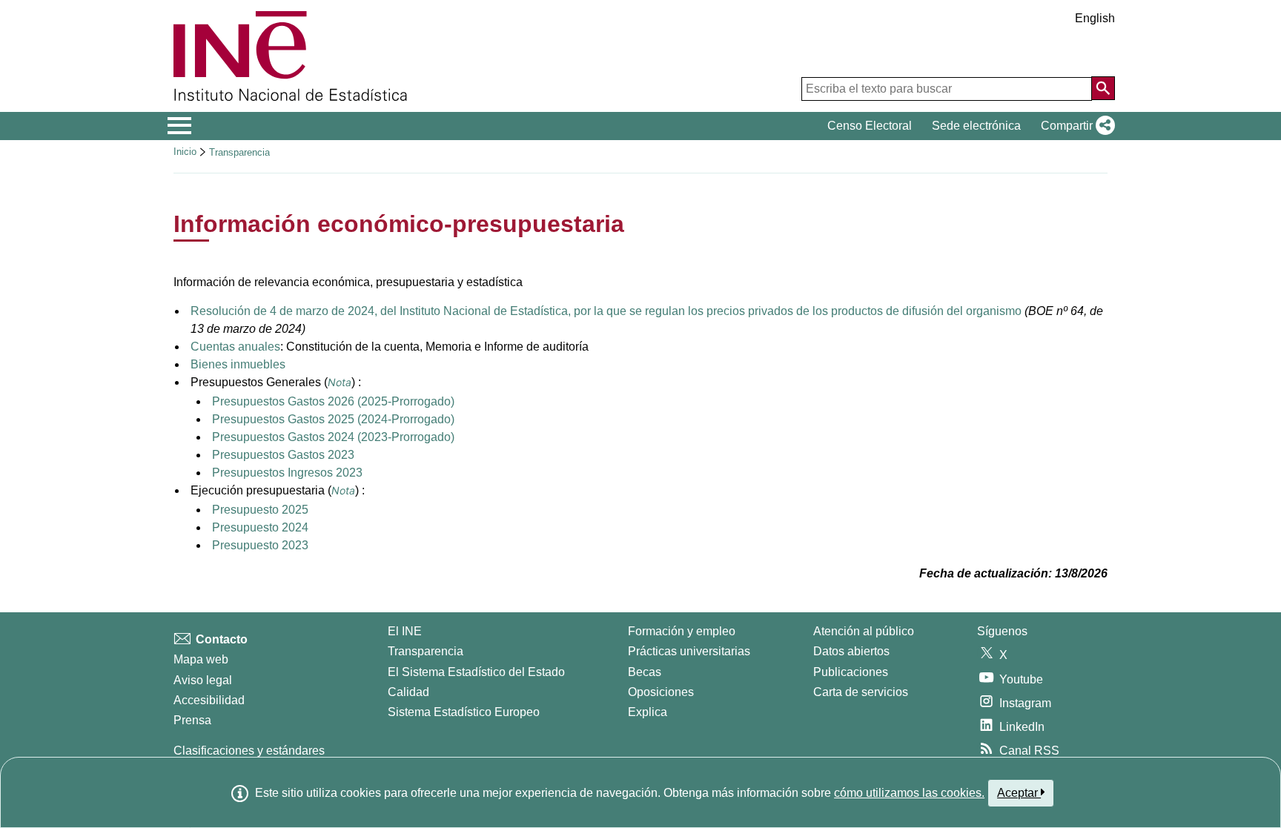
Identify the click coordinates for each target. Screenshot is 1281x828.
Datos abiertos (851, 651)
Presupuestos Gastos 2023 (283, 454)
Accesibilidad (209, 700)
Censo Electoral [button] (869, 125)
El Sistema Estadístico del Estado (476, 672)
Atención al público (863, 631)
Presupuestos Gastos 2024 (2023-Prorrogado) (333, 437)
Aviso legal (202, 680)
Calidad (408, 692)
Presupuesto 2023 (260, 545)
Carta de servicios (860, 692)
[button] (1075, 126)
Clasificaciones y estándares (249, 750)
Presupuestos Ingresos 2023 (287, 472)
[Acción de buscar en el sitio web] (1103, 88)
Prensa (192, 720)
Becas (644, 672)
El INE (405, 631)
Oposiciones (661, 692)
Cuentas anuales (235, 346)
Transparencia (239, 152)
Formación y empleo (681, 631)
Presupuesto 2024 (260, 527)
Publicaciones (850, 672)
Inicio (184, 151)
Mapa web (200, 659)
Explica (647, 712)
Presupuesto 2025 (260, 509)
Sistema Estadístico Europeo (464, 712)
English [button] (1095, 18)
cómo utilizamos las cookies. (909, 792)
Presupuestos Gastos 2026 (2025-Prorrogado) (333, 401)
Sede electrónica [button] (976, 125)
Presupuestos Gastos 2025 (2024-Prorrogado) (333, 419)
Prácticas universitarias (689, 651)
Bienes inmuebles (238, 364)
